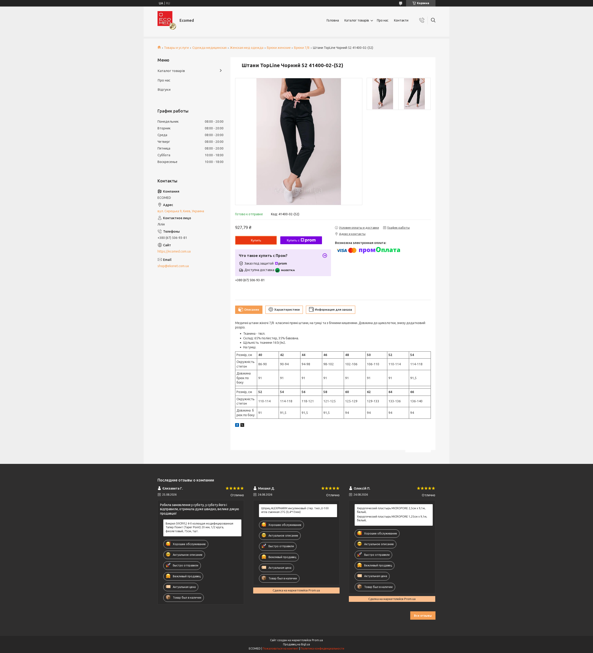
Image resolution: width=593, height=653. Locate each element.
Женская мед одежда (246, 48)
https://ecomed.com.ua (174, 251)
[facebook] (237, 426)
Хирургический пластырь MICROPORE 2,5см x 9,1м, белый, (391, 510)
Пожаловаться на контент (281, 648)
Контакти (401, 20)
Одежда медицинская (209, 48)
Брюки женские (279, 48)
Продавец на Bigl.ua (296, 644)
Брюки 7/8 (301, 48)
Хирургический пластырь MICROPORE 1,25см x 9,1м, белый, (392, 518)
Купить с (293, 240)
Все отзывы (423, 615)
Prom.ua (317, 640)
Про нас (382, 20)
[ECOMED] (167, 20)
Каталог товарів (356, 20)
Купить (256, 240)
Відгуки (164, 89)
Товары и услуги (176, 48)
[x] (242, 426)
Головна (333, 20)
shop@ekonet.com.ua (173, 266)
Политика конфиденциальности (322, 648)
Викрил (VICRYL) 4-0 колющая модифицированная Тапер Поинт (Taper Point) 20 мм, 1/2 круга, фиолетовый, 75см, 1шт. (199, 527)
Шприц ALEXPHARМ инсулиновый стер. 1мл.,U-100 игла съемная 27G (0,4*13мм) (295, 510)
